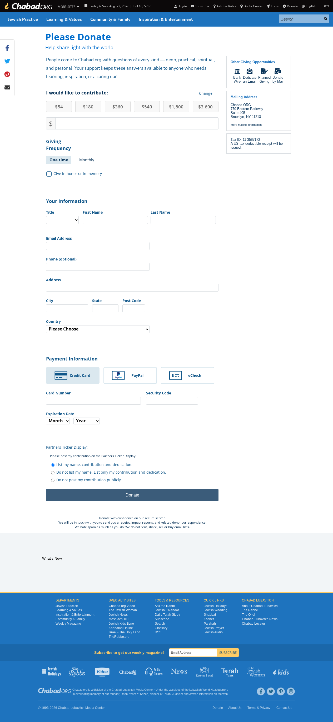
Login (182, 6)
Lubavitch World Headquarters (208, 689)
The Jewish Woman (123, 610)
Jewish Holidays (215, 606)
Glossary (161, 628)
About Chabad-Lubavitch (260, 606)
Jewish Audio (213, 632)
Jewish (193, 693)
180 (88, 107)
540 (147, 107)
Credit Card (80, 375)
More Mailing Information (246, 124)
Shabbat (210, 614)
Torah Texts (230, 671)
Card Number (58, 392)
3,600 (205, 107)
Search (160, 623)
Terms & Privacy (258, 708)
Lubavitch (129, 689)
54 (59, 107)
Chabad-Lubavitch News (259, 619)
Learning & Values (64, 19)
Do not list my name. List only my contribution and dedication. (111, 472)
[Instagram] (291, 691)
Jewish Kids (281, 671)
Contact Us (284, 708)
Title (50, 212)
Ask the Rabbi (226, 6)
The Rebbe (250, 610)
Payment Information (72, 358)
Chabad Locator (253, 623)
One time (58, 159)
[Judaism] (28, 6)
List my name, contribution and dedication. (94, 464)
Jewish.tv (102, 671)
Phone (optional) (61, 259)
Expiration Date (60, 413)
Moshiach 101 (119, 619)
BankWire (237, 79)
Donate (292, 6)
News (179, 671)
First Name (93, 212)
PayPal (137, 375)
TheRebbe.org (119, 637)
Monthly (86, 159)
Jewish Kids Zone (121, 623)
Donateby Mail (278, 79)
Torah (167, 693)
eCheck (194, 375)
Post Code (131, 300)
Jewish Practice (23, 19)
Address (53, 279)
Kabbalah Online (121, 628)
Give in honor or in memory (77, 173)
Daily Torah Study (167, 614)
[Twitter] (271, 691)
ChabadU (128, 671)
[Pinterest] (281, 691)
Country (53, 321)
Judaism (177, 693)
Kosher (209, 619)
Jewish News (118, 614)
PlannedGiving (264, 79)
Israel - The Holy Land (124, 632)
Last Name (160, 212)
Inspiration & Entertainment (166, 19)
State (97, 300)
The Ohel (248, 614)
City (49, 300)
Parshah (210, 623)
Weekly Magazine (68, 623)
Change (205, 93)
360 (117, 107)
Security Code (158, 392)
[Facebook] (261, 691)
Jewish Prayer (214, 628)
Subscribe (162, 619)
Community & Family (110, 19)
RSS (158, 632)
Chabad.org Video (122, 606)
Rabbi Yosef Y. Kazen (134, 693)
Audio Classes (153, 671)
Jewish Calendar (167, 610)
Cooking (205, 671)
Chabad (117, 689)
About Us (234, 708)
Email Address (59, 238)
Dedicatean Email (249, 79)
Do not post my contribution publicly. (89, 479)
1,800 (176, 107)
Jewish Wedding (215, 610)
